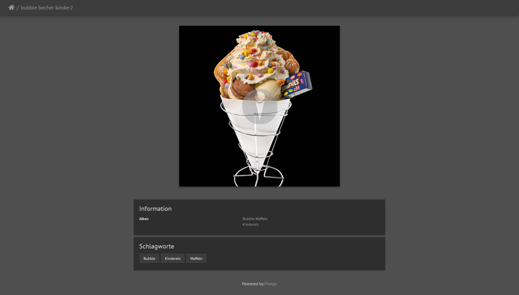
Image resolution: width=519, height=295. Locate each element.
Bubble (149, 258)
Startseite (11, 8)
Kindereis (250, 224)
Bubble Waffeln (255, 218)
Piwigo (270, 283)
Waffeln (196, 258)
